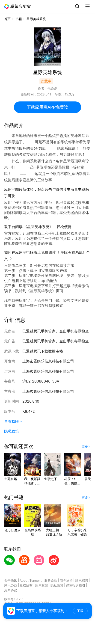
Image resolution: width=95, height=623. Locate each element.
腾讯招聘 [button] (81, 580)
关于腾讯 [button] (10, 580)
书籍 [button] (18, 19)
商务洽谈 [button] (66, 580)
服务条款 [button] (50, 580)
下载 (80, 611)
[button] (17, 6)
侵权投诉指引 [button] (75, 585)
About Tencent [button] (31, 580)
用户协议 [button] (10, 590)
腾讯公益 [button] (10, 585)
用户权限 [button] (41, 585)
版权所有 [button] (26, 585)
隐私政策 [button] (11, 431)
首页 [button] (7, 19)
